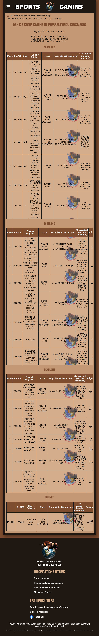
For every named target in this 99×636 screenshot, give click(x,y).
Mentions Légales (42, 592)
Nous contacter (41, 578)
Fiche (47, 72)
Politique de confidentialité (47, 588)
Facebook (39, 617)
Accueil (15, 16)
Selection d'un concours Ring (35, 16)
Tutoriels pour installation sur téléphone (49, 607)
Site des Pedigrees (39, 612)
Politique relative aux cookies (48, 583)
